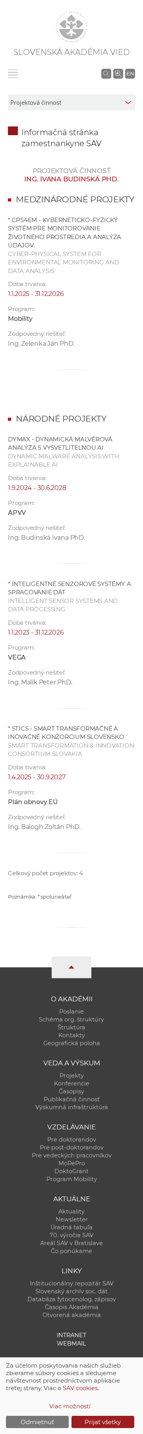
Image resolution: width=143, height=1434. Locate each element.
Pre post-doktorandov (72, 1147)
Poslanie (71, 1011)
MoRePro (71, 1163)
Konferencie (71, 1083)
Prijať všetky (103, 1422)
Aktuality (71, 1211)
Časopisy (71, 1091)
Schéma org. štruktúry (71, 1019)
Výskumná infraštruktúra (71, 1107)
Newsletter (72, 1219)
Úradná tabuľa (71, 1227)
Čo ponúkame (71, 1251)
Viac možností (70, 1406)
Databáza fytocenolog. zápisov (71, 1299)
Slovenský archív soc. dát (71, 1291)
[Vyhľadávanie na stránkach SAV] (106, 73)
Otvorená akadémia (72, 1315)
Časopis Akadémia (72, 1307)
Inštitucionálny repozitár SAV (72, 1283)
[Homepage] (71, 27)
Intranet (71, 1335)
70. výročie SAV (71, 1235)
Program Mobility (71, 1179)
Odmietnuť (37, 1422)
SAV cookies (80, 1388)
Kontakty (71, 1035)
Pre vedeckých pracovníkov (72, 1155)
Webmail (71, 1343)
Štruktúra (71, 1027)
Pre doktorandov (71, 1139)
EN (130, 73)
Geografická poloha (71, 1043)
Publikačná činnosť (72, 1099)
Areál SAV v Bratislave (71, 1243)
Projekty (72, 1075)
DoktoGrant (71, 1171)
